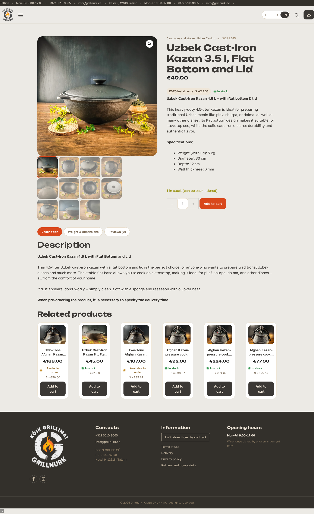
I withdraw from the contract (185, 437)
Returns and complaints (178, 465)
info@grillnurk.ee (86, 3)
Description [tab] (49, 232)
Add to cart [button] (52, 389)
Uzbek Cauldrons (208, 38)
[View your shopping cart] (309, 14)
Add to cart (213, 203)
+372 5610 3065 (57, 3)
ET (267, 15)
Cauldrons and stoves (181, 38)
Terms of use (170, 446)
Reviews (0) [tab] (117, 232)
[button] (296, 14)
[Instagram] (43, 479)
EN (285, 15)
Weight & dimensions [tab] (83, 232)
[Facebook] (33, 479)
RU (275, 15)
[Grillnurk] (8, 14)
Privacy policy (171, 459)
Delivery (167, 453)
